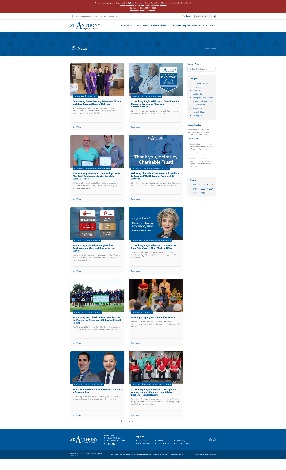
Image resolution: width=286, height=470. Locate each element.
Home (207, 49)
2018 (203, 193)
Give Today (208, 26)
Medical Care (126, 26)
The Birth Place (199, 112)
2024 (211, 185)
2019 (195, 193)
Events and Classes (200, 83)
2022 (203, 189)
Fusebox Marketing (209, 454)
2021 (211, 189)
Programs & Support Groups (185, 26)
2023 (195, 189)
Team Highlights (199, 105)
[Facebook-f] (210, 439)
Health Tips (197, 90)
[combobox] (201, 69)
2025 (203, 185)
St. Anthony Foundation (202, 101)
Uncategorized (199, 115)
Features (196, 87)
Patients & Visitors (159, 26)
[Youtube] (214, 439)
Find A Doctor (141, 26)
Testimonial (197, 108)
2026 (195, 185)
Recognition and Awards (203, 97)
